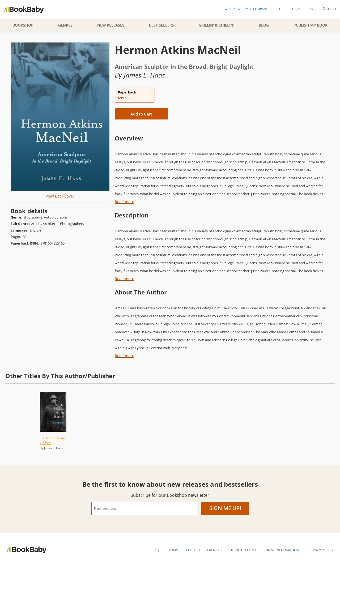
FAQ (155, 549)
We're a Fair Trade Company (246, 9)
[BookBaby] (28, 9)
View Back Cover (60, 196)
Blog (264, 25)
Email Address (105, 508)
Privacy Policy (320, 549)
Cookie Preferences (204, 549)
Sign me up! (225, 508)
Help (279, 9)
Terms (172, 549)
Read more (124, 201)
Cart (311, 9)
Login (295, 9)
